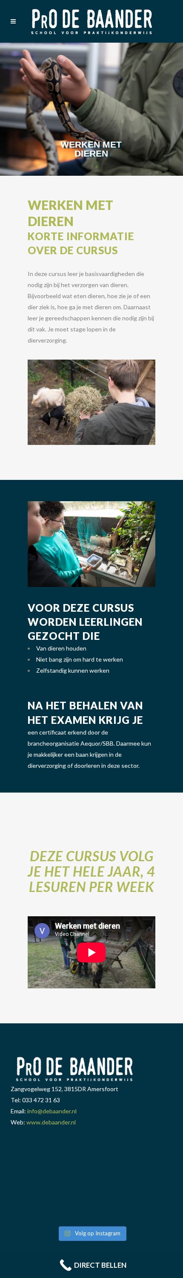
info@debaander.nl (52, 1111)
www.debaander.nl (51, 1122)
